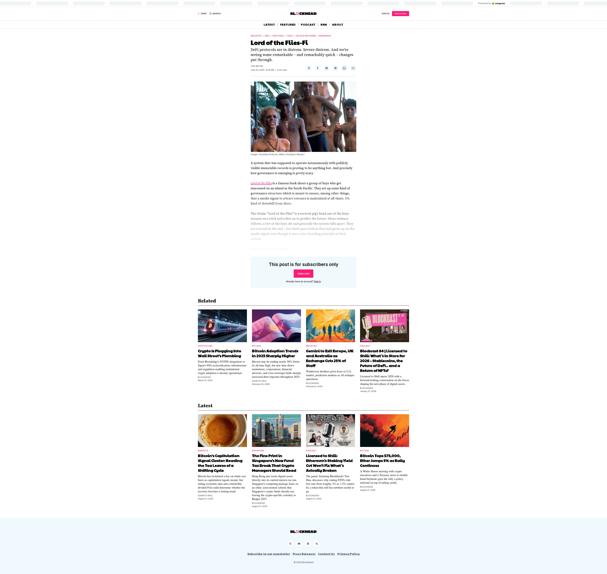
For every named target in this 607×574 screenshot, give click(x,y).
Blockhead (204, 377)
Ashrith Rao (259, 381)
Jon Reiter (257, 66)
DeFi (267, 36)
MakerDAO (325, 36)
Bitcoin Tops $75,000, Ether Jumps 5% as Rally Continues (382, 460)
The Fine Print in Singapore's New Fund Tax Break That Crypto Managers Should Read (274, 463)
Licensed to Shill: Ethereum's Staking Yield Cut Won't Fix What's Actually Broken (329, 463)
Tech (290, 36)
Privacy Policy (348, 554)
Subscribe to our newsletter (268, 554)
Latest (269, 24)
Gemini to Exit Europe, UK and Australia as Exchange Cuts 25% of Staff (329, 358)
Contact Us (326, 554)
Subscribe (401, 13)
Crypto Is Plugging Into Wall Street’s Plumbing (219, 353)
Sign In (385, 13)
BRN (324, 24)
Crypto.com (205, 346)
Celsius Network (306, 36)
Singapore (258, 450)
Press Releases (304, 554)
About (337, 24)
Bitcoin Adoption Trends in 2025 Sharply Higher (275, 353)
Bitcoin (256, 346)
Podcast (308, 24)
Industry (256, 36)
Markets (203, 450)
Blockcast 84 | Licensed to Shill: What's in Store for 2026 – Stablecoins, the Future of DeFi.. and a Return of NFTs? (383, 360)
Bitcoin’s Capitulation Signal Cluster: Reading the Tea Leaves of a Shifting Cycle (220, 463)
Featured (288, 24)
